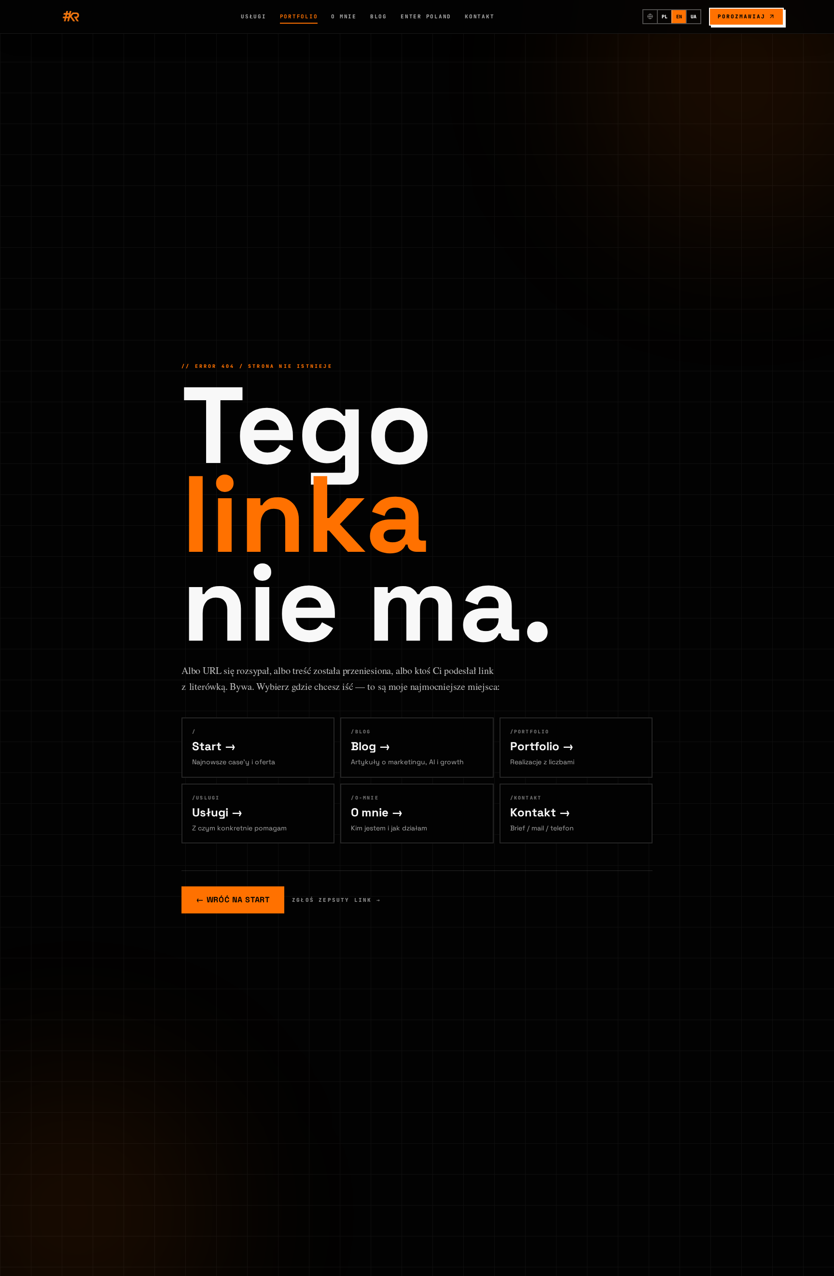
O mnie (344, 16)
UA (693, 17)
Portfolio (299, 16)
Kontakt (479, 16)
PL (664, 17)
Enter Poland (426, 16)
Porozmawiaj (741, 16)
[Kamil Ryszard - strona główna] (71, 16)
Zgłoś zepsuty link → (336, 900)
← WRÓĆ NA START (233, 900)
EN (679, 17)
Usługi (253, 16)
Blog (378, 16)
